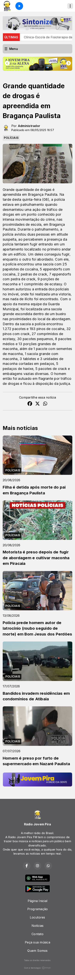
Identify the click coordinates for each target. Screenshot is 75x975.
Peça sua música (37, 942)
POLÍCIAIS (11, 138)
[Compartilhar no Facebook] (30, 404)
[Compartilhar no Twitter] (37, 404)
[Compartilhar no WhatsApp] (45, 404)
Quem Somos (37, 951)
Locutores (37, 917)
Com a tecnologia (32, 968)
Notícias (38, 926)
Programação (37, 909)
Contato (37, 934)
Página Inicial (37, 901)
